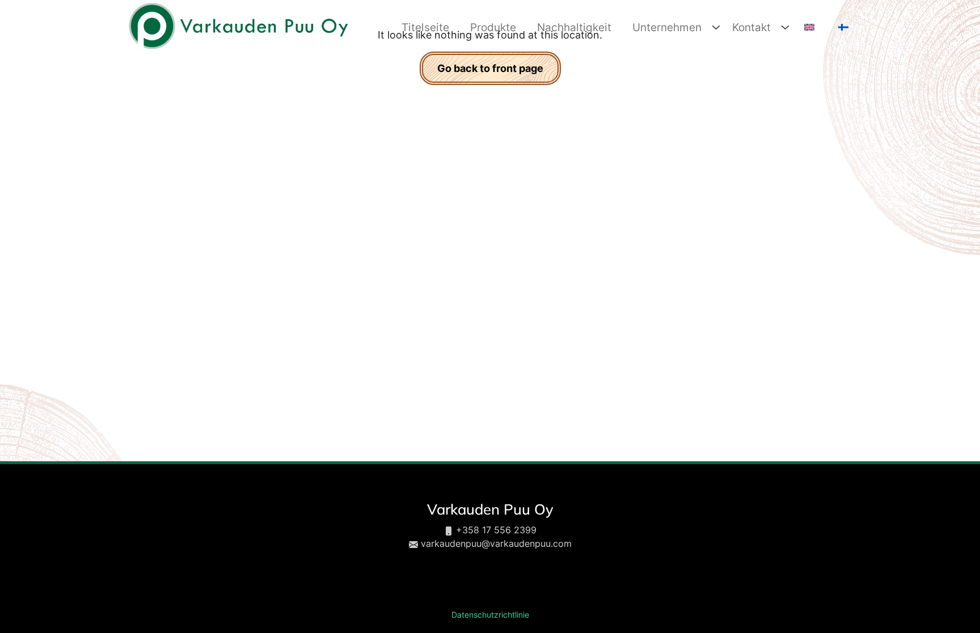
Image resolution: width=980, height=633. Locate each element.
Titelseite (425, 27)
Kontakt (751, 27)
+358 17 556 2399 (496, 530)
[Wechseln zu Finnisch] (842, 27)
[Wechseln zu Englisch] (807, 27)
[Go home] (237, 26)
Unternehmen (667, 27)
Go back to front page (490, 68)
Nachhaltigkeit (574, 27)
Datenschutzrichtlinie (490, 614)
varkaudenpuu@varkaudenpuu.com (496, 543)
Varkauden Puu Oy (490, 509)
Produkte (493, 27)
